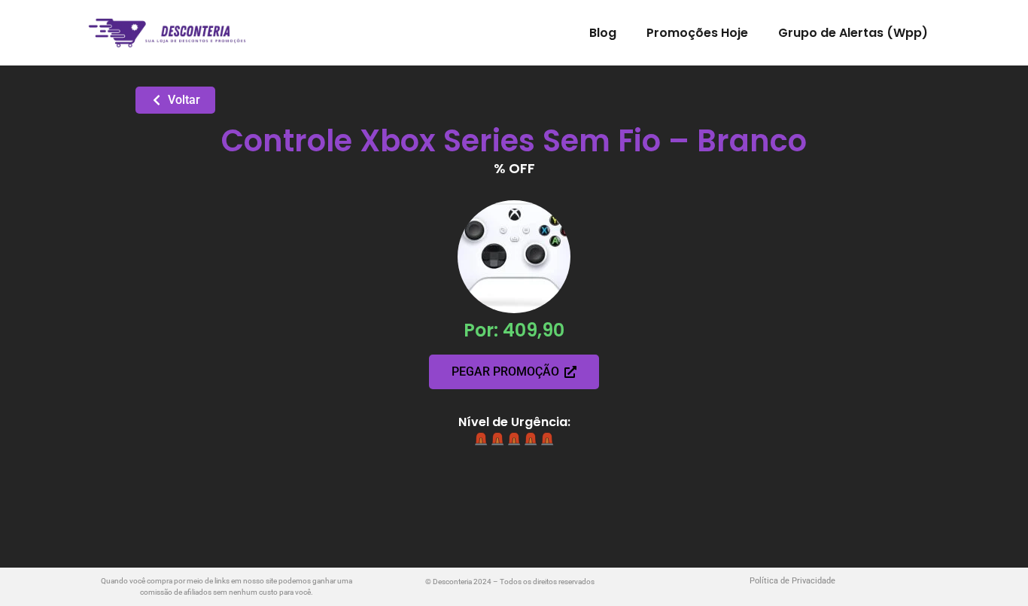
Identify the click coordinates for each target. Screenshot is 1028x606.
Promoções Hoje (697, 32)
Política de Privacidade (792, 581)
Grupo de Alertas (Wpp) (853, 32)
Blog (602, 32)
